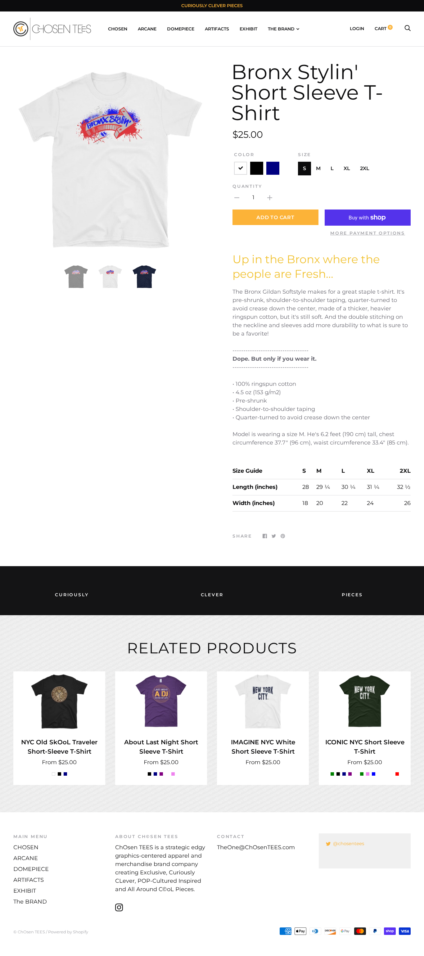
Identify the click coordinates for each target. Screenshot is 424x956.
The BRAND (281, 29)
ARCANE (147, 29)
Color (244, 154)
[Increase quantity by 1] (269, 197)
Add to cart (275, 217)
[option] (110, 158)
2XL (364, 168)
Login (357, 28)
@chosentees (348, 843)
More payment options (367, 233)
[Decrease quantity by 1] (236, 197)
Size (304, 154)
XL (347, 168)
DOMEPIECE (180, 29)
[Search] (407, 28)
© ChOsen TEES (29, 931)
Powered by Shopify (68, 931)
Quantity (247, 186)
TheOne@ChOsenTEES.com (256, 847)
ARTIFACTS (217, 29)
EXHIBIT (248, 29)
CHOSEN (117, 29)
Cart (383, 28)
